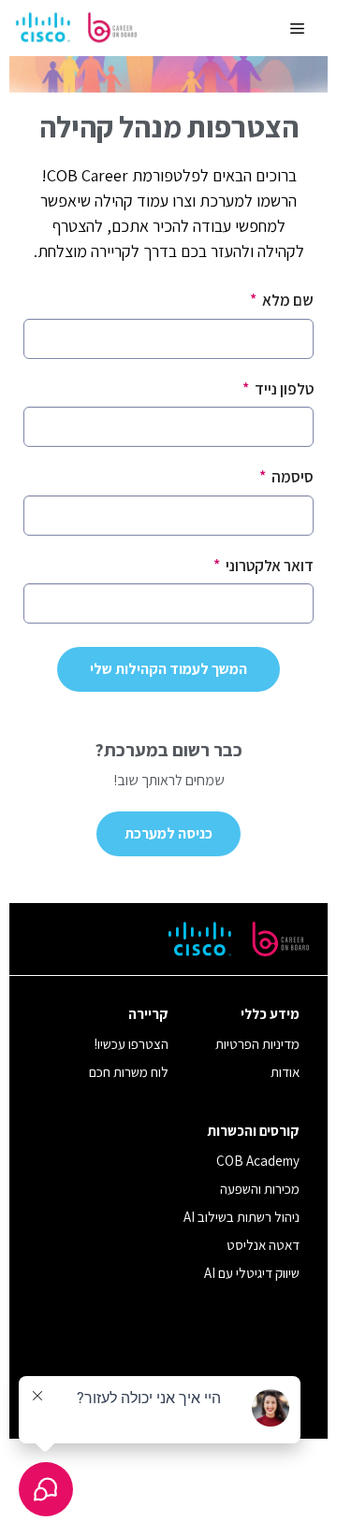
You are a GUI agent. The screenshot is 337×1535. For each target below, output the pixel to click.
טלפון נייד (278, 389)
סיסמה (286, 476)
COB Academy (258, 1160)
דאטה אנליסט (263, 1245)
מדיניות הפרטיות (257, 1044)
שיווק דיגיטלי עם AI (252, 1273)
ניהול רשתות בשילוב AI (241, 1217)
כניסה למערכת (168, 833)
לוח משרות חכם (128, 1072)
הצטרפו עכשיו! (131, 1044)
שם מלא (282, 300)
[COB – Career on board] (76, 28)
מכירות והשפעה (260, 1189)
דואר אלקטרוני (263, 565)
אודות (285, 1072)
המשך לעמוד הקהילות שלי (168, 669)
